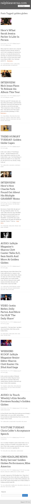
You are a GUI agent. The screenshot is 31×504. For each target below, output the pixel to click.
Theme (22, 502)
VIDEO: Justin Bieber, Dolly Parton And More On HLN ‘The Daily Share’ (10, 312)
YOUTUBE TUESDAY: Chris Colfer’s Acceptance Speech (15, 430)
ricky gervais (24, 421)
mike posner (13, 119)
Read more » (10, 61)
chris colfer (5, 450)
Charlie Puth (5, 225)
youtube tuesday (20, 450)
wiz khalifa (6, 227)
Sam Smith (3, 289)
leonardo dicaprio (16, 288)
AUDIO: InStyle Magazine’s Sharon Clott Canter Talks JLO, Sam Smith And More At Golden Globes (10, 253)
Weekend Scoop (4, 389)
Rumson (16, 225)
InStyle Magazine (12, 286)
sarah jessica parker (7, 65)
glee (9, 450)
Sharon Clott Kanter (16, 387)
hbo (1, 65)
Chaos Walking (6, 116)
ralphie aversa (8, 45)
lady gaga (10, 288)
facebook (8, 117)
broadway (5, 385)
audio (6, 148)
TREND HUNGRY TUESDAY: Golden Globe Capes (11, 139)
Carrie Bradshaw (6, 63)
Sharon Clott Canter (10, 289)
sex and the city (14, 65)
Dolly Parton (5, 333)
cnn (26, 470)
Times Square (7, 120)
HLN (16, 333)
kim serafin (18, 421)
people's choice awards (5, 409)
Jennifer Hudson (4, 387)
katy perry (5, 288)
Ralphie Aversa (16, 43)
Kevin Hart (3, 119)
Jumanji (18, 117)
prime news (7, 471)
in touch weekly (12, 421)
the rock (2, 120)
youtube (22, 471)
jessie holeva (11, 165)
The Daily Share (7, 335)
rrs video (11, 97)
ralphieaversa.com (14, 3)
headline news (14, 485)
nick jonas (19, 119)
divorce (11, 63)
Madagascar (8, 119)
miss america (20, 485)
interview (7, 97)
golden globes (17, 63)
